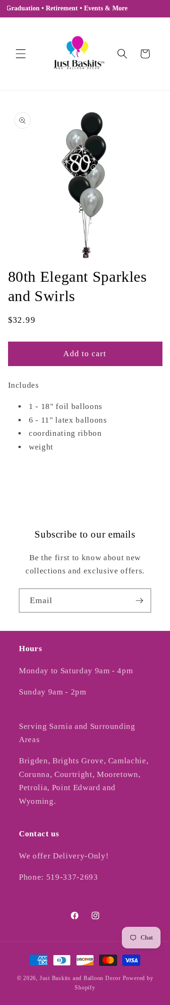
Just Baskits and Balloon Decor (80, 978)
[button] (20, 53)
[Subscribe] (139, 600)
